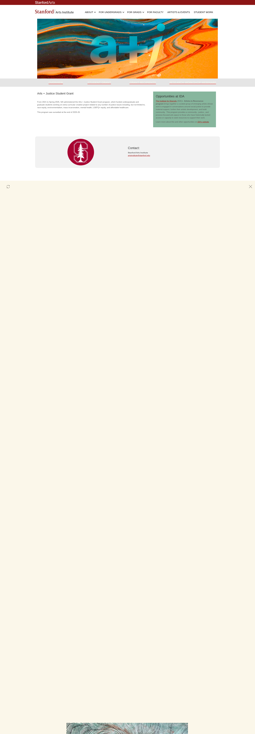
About (89, 12)
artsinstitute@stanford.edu (139, 155)
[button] (95, 12)
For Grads (134, 12)
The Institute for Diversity (166, 101)
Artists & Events (178, 12)
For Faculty (155, 12)
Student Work (203, 12)
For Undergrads (110, 12)
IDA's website (203, 122)
